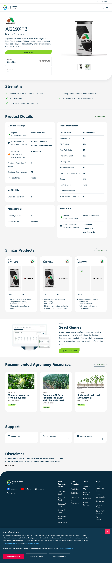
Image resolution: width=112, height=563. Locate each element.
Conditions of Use (31, 543)
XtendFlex (11, 62)
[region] (56, 545)
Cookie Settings (36, 556)
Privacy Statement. (66, 548)
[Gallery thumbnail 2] (88, 67)
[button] (9, 482)
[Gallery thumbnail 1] (81, 67)
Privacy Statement (10, 543)
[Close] (107, 531)
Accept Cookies (13, 556)
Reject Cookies (59, 556)
